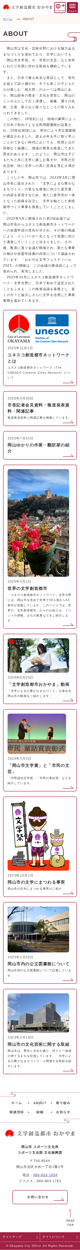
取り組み (63, 1103)
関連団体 (16, 1112)
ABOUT (39, 1103)
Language (60, 10)
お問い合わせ (38, 1197)
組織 (39, 1112)
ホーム (8, 19)
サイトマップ (12, 1236)
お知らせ (63, 1112)
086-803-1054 (45, 1175)
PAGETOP (70, 1223)
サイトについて (53, 1236)
